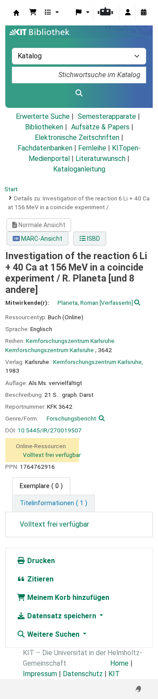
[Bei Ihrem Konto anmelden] (127, 12)
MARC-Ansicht (41, 238)
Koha (16, 13)
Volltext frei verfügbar (52, 454)
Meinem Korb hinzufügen (67, 597)
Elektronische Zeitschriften (77, 137)
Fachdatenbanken (45, 148)
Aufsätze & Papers (100, 127)
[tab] (53, 503)
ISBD (93, 238)
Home (119, 663)
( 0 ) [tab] (41, 486)
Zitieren (39, 579)
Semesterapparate (107, 116)
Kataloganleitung (79, 169)
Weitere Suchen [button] (53, 634)
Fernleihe (92, 148)
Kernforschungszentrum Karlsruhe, (98, 361)
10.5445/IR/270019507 (50, 430)
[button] (32, 12)
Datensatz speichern (61, 616)
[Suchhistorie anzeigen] (143, 12)
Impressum (40, 674)
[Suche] (79, 93)
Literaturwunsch (100, 158)
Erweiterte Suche (43, 116)
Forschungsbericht (71, 418)
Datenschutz (83, 674)
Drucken (40, 560)
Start (11, 189)
